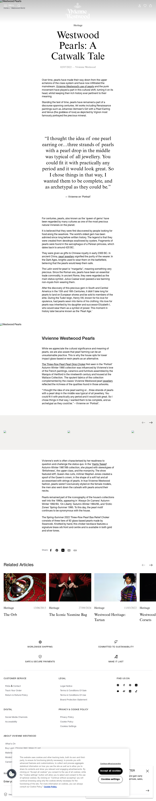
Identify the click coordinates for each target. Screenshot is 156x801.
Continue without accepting (110, 764)
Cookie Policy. (50, 787)
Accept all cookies (110, 771)
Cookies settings (110, 779)
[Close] (147, 771)
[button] (12, 774)
